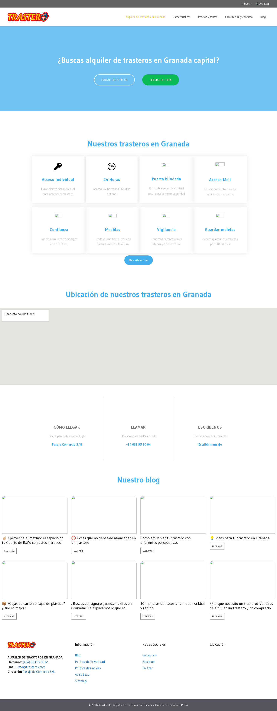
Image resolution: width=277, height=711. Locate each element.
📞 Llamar (246, 3)
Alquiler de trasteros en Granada (145, 17)
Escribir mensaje (210, 444)
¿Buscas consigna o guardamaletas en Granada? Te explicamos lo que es (101, 605)
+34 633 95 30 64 (138, 444)
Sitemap (81, 681)
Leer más (9, 550)
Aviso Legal (82, 674)
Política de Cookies (88, 668)
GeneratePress (179, 705)
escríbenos (210, 427)
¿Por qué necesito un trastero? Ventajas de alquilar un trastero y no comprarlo (241, 605)
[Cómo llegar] (67, 415)
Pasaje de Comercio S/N (39, 672)
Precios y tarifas (207, 17)
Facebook (148, 662)
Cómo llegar (67, 427)
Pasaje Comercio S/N (67, 444)
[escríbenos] (210, 415)
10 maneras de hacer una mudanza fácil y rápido (172, 605)
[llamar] (138, 415)
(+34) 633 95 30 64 (36, 662)
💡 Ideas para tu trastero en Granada (240, 538)
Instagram (149, 655)
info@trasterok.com (32, 667)
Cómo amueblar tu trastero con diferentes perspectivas (165, 540)
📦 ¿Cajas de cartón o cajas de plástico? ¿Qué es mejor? (33, 605)
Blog (263, 17)
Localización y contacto (239, 17)
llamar (138, 427)
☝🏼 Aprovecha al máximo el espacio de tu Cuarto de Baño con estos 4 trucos (33, 540)
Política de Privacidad (90, 662)
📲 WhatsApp (262, 3)
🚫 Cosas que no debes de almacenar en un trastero (103, 540)
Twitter (147, 668)
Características (182, 17)
